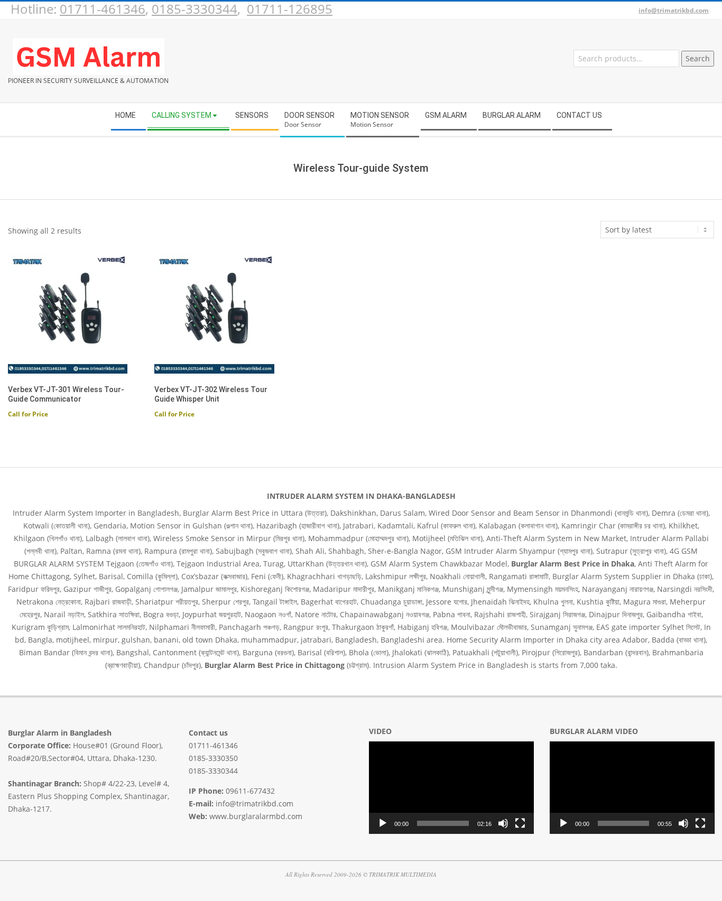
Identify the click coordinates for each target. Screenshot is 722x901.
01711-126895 (289, 8)
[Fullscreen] (520, 823)
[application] (451, 787)
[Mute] (503, 823)
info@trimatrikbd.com (673, 10)
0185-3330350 (213, 758)
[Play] (382, 823)
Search (698, 58)
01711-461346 (102, 8)
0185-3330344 (194, 8)
